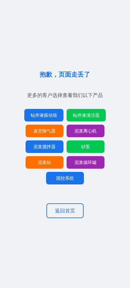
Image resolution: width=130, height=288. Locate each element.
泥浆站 (44, 162)
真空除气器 (44, 131)
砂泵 (85, 147)
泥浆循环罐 (85, 162)
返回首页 (65, 210)
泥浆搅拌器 (44, 147)
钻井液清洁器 (86, 115)
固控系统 (65, 178)
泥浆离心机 (85, 131)
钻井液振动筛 (44, 115)
